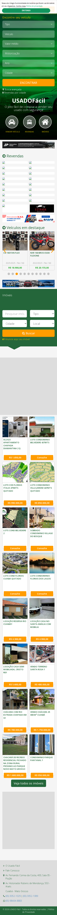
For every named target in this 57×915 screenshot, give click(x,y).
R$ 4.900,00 (42, 639)
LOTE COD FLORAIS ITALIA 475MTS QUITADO (12, 488)
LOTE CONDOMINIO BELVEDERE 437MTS (40, 441)
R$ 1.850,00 (15, 457)
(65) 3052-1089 (30, 895)
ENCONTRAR (28, 83)
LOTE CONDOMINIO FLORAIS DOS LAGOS (40, 577)
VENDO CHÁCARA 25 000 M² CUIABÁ (40, 713)
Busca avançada (12, 89)
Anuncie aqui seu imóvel (17, 339)
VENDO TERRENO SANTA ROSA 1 (38, 668)
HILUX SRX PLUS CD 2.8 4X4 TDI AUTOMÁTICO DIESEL (41, 255)
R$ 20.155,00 (15, 267)
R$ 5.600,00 (15, 684)
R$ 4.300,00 (15, 639)
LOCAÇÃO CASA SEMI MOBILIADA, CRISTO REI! (13, 669)
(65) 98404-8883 (14, 900)
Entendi (26, 10)
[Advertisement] (28, 386)
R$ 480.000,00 (42, 684)
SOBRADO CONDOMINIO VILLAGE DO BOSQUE (41, 533)
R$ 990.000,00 (15, 502)
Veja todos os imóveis (28, 783)
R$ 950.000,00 (42, 775)
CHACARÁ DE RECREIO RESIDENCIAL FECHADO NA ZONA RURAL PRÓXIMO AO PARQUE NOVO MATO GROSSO (14, 763)
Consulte (42, 457)
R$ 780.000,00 (15, 729)
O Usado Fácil (13, 865)
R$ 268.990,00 (42, 267)
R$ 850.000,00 (42, 502)
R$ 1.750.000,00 (42, 729)
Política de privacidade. (34, 6)
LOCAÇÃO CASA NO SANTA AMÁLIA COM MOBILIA (40, 624)
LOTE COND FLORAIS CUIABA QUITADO (13, 577)
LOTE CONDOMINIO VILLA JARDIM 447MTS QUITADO (41, 488)
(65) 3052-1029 (13, 895)
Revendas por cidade (15, 92)
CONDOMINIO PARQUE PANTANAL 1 (41, 759)
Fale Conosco (12, 870)
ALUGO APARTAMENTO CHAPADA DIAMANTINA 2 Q (11, 444)
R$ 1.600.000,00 (15, 775)
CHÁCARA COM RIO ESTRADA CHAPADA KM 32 (15, 714)
